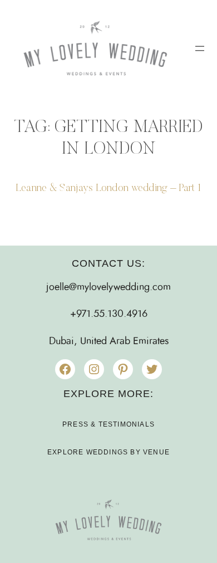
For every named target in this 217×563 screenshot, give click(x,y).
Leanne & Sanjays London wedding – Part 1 (108, 188)
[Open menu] (199, 48)
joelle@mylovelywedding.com (108, 287)
